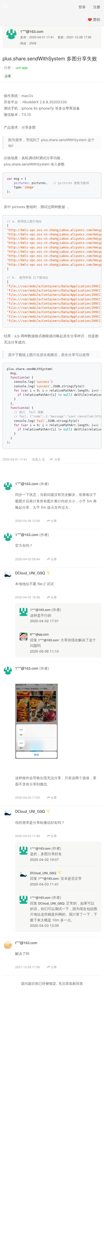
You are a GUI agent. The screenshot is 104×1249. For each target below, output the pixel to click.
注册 (96, 6)
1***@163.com (31, 31)
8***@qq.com (39, 634)
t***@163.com (26, 942)
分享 (57, 459)
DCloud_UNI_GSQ (30, 572)
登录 (82, 6)
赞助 (96, 19)
